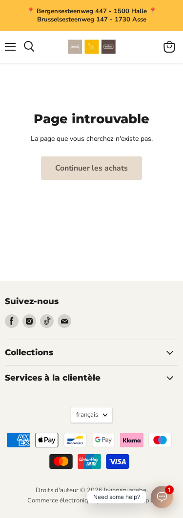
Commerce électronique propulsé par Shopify (91, 500)
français (87, 414)
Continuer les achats (91, 168)
